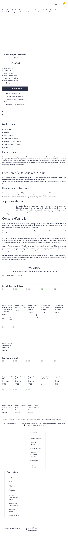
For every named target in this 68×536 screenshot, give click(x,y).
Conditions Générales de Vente (13, 497)
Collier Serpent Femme (33, 419)
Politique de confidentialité (13, 504)
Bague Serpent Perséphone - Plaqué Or (59, 379)
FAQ (10, 482)
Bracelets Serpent (33, 443)
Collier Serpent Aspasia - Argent (20, 306)
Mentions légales (12, 510)
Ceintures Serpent (33, 467)
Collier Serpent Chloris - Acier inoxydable (7, 345)
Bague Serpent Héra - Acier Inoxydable (20, 379)
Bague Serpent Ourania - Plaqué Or (7, 408)
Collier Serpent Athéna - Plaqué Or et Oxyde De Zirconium (7, 308)
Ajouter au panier (16, 88)
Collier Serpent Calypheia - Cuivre (46, 307)
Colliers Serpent (14, 157)
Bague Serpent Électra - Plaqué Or (46, 379)
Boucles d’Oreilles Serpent (33, 454)
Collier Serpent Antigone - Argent (33, 307)
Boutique (12, 419)
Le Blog (11, 478)
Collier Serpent (21, 419)
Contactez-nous (14, 515)
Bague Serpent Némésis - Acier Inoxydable (33, 379)
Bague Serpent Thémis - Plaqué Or (33, 408)
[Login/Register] (59, 4)
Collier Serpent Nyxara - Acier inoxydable (59, 307)
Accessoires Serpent (34, 461)
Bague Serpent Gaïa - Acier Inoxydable (20, 408)
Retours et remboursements (14, 491)
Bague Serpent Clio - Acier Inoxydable (7, 379)
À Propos (12, 486)
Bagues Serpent (35, 438)
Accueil (5, 419)
